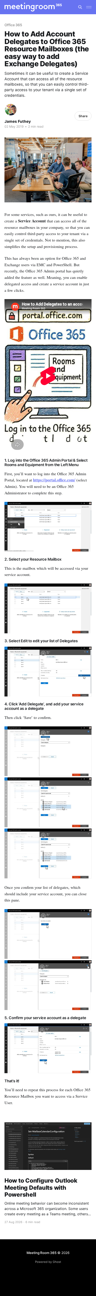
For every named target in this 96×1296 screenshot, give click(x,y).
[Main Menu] (89, 7)
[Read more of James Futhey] (10, 109)
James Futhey (17, 121)
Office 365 (13, 25)
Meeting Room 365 (41, 1253)
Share (83, 116)
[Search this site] (80, 7)
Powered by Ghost (48, 1262)
